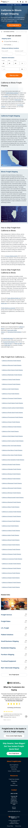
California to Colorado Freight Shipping (11, 563)
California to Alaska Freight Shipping (11, 577)
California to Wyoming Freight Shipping (11, 360)
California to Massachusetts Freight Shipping (13, 497)
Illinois (2, 328)
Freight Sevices (6, 615)
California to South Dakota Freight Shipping (12, 403)
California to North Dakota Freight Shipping (12, 436)
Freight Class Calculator (14, 779)
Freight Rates (5, 621)
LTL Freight (5, 628)
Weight (3, 66)
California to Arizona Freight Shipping (11, 573)
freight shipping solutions (12, 93)
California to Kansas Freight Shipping (11, 521)
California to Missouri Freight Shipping (11, 478)
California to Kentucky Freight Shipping (11, 516)
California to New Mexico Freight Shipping (12, 450)
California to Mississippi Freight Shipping (12, 483)
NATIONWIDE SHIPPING (9, 31)
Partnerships (14, 769)
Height (15, 60)
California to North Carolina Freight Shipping (12, 440)
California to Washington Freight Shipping (12, 374)
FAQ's (14, 783)
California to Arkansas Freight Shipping (11, 568)
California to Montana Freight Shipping (11, 474)
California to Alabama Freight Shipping (11, 582)
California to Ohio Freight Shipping (10, 431)
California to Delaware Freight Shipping (11, 554)
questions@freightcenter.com (14, 811)
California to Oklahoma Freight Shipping (11, 426)
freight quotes (18, 99)
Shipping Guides (14, 785)
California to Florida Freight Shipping (11, 587)
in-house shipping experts (11, 256)
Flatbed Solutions (7, 634)
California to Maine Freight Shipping (10, 507)
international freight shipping (14, 332)
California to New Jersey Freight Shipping (12, 455)
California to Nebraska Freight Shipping (11, 469)
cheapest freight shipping (9, 341)
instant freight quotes (8, 338)
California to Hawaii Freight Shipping (11, 544)
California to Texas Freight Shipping (10, 393)
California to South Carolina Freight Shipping (13, 407)
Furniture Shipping (7, 654)
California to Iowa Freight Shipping (10, 525)
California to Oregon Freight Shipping (11, 422)
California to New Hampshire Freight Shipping (13, 459)
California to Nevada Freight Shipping (11, 464)
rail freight (5, 96)
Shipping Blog (14, 781)
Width (9, 60)
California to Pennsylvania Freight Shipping (12, 417)
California (21, 326)
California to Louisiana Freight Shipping (11, 511)
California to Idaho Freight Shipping (10, 535)
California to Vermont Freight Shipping (11, 384)
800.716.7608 (18, 343)
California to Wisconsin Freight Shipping (11, 365)
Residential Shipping (8, 648)
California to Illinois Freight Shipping (10, 540)
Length (3, 60)
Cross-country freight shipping (14, 735)
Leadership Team (14, 766)
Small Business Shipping (10, 641)
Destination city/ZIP (19, 51)
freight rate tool (8, 343)
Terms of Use (18, 826)
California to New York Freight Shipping (11, 445)
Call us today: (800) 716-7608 (14, 4)
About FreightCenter (14, 764)
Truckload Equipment (8, 661)
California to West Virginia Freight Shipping (12, 370)
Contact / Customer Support (14, 771)
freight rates (7, 345)
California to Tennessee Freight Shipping (12, 398)
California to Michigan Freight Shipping (11, 492)
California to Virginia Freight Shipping (11, 379)
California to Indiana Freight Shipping (11, 530)
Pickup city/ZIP (5, 51)
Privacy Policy (10, 826)
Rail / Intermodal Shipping (10, 668)
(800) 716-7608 (14, 793)
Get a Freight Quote (14, 25)
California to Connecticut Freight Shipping (12, 558)
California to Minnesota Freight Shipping (11, 488)
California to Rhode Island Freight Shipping (12, 412)
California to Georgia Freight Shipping (11, 549)
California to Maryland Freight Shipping (11, 502)
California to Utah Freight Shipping (10, 389)
